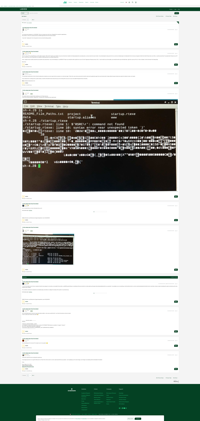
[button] (23, 44)
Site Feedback (121, 403)
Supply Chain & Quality (110, 401)
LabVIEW (29, 6)
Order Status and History (98, 395)
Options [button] (176, 29)
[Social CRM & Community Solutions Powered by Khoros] (176, 381)
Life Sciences (84, 405)
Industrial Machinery (85, 403)
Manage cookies (94, 414)
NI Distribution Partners (98, 393)
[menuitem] (70, 2)
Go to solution (29, 22)
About (107, 395)
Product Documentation (123, 395)
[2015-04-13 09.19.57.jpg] (100, 145)
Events (107, 403)
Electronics (83, 398)
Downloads (121, 393)
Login (175, 9)
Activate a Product (122, 399)
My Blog (30, 210)
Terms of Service (97, 399)
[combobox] (101, 13)
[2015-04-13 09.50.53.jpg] (48, 249)
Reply (176, 44)
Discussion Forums (12, 6)
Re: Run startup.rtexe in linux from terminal (30, 51)
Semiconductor (84, 407)
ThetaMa (176, 277)
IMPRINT (86, 414)
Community (6, 6)
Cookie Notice (84, 418)
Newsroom (108, 399)
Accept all (138, 418)
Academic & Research (85, 393)
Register (171, 9)
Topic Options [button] (24, 16)
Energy (82, 401)
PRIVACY (89, 414)
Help (179, 9)
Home (2, 6)
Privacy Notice (78, 418)
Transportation (84, 409)
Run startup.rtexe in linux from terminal (30, 27)
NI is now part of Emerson (111, 393)
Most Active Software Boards (21, 6)
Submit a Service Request (124, 401)
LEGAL (82, 414)
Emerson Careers (109, 397)
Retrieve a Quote (97, 397)
